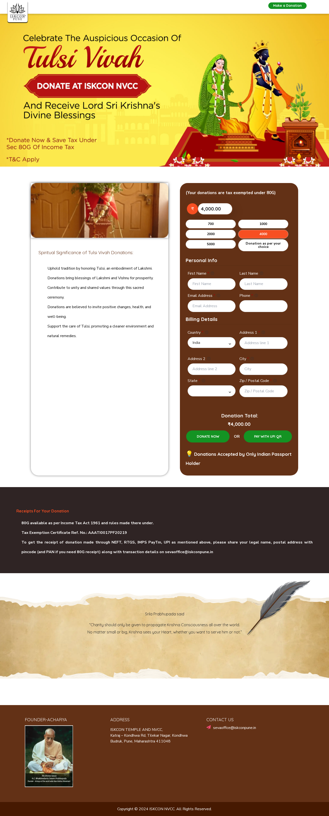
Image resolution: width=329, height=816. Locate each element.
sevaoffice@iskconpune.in (189, 552)
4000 (263, 234)
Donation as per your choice (263, 245)
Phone (246, 295)
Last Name (249, 273)
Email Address (201, 295)
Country (195, 332)
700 (211, 224)
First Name (198, 273)
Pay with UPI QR (268, 436)
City (244, 358)
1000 (263, 224)
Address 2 (197, 358)
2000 (211, 234)
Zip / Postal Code (255, 380)
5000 (211, 244)
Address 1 (249, 332)
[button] (287, 5)
